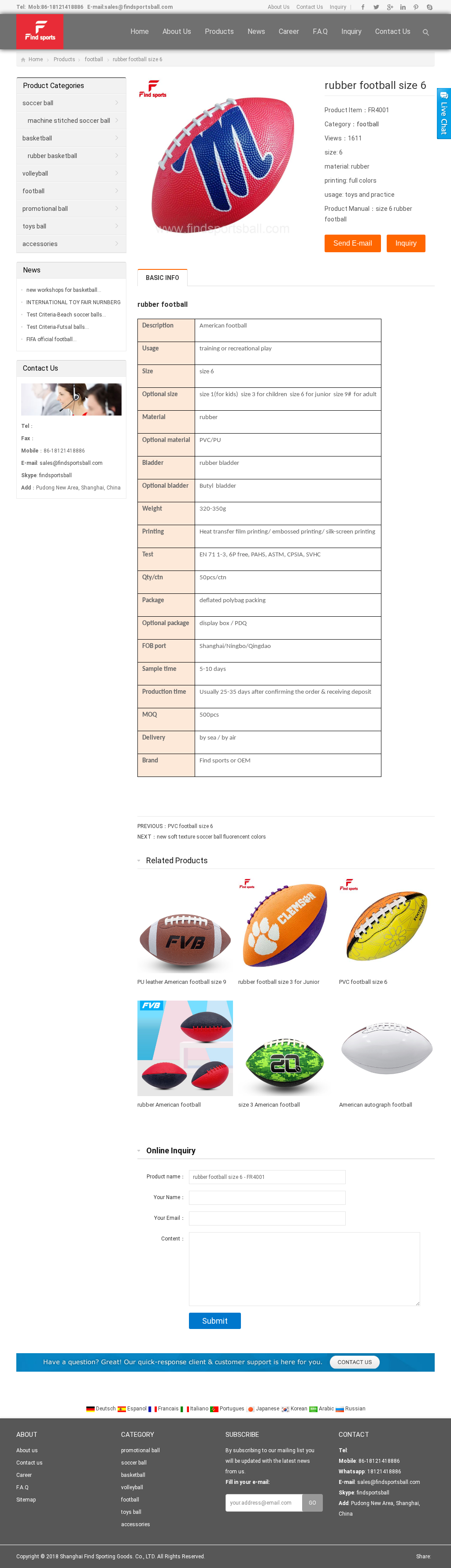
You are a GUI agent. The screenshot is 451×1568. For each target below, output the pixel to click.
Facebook (363, 7)
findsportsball (55, 475)
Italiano (199, 1409)
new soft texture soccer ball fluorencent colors (211, 837)
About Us (279, 7)
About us (177, 31)
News (256, 31)
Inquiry (338, 7)
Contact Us (309, 7)
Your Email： (169, 1218)
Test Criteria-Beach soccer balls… (66, 315)
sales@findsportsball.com (138, 7)
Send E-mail (352, 243)
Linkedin (402, 7)
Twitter (376, 7)
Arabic (326, 1409)
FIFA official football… (51, 339)
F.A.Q (320, 31)
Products (219, 31)
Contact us (392, 31)
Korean (299, 1409)
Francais (168, 1409)
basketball (37, 138)
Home (139, 31)
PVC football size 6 (190, 826)
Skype (429, 7)
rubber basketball (52, 155)
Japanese (268, 1409)
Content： (173, 1239)
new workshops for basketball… (63, 290)
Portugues (232, 1409)
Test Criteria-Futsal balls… (57, 327)
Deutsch (106, 1409)
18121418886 (383, 1472)
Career (289, 31)
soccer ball (37, 103)
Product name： (166, 1177)
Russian (355, 1409)
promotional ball (45, 208)
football (94, 59)
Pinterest (415, 7)
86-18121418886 (62, 7)
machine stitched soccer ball (69, 120)
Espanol (137, 1409)
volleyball (35, 173)
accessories (40, 243)
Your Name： (169, 1197)
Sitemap (26, 1500)
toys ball (34, 226)
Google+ (389, 7)
